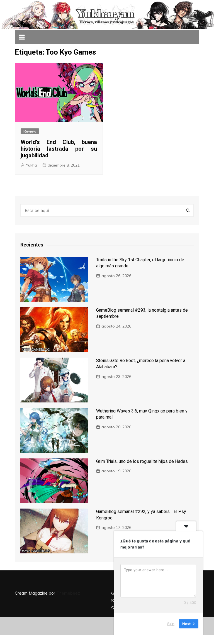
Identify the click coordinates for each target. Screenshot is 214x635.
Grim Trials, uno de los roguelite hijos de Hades (142, 461)
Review (29, 131)
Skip (170, 623)
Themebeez (68, 593)
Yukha (31, 165)
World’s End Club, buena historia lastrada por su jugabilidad (59, 149)
